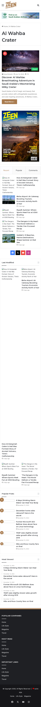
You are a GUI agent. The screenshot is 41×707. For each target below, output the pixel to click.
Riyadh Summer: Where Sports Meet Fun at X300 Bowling (27, 212)
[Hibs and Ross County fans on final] (8, 547)
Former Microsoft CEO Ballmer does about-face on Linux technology (26, 524)
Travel (4, 633)
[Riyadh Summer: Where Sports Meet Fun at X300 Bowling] (8, 214)
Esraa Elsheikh (8, 74)
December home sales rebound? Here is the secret (25, 513)
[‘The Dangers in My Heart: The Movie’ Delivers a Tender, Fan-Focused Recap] (8, 226)
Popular (19, 170)
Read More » (9, 102)
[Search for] (38, 6)
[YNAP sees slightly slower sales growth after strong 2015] (8, 536)
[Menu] (3, 6)
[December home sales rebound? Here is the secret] (8, 513)
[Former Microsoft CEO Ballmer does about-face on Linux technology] (8, 525)
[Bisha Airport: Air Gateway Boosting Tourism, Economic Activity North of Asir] (8, 199)
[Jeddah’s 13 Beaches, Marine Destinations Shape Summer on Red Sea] (8, 238)
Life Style (5, 626)
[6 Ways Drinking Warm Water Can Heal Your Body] (8, 503)
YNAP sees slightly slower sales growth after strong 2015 (27, 535)
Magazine (5, 629)
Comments (33, 170)
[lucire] (11, 5)
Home (5, 26)
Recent (6, 170)
